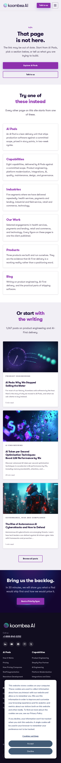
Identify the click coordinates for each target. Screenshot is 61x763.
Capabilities (15, 159)
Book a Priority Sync (30, 601)
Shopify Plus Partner (40, 663)
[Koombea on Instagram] (24, 644)
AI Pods (11, 129)
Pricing (6, 663)
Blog (9, 276)
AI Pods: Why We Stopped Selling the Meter (21, 384)
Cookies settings (30, 736)
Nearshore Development (13, 677)
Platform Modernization (42, 672)
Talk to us (43, 5)
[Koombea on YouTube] (11, 644)
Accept (30, 743)
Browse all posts (30, 558)
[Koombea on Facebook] (18, 644)
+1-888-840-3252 (12, 636)
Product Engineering (40, 658)
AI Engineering (38, 667)
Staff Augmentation (11, 672)
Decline (30, 751)
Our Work (13, 219)
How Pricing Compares (12, 667)
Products (12, 250)
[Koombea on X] (31, 644)
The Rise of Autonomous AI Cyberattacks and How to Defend (25, 525)
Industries (13, 189)
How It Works (8, 658)
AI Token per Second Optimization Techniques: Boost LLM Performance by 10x (23, 455)
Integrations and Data (41, 677)
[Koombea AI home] (19, 5)
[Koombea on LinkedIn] (5, 644)
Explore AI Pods (30, 65)
